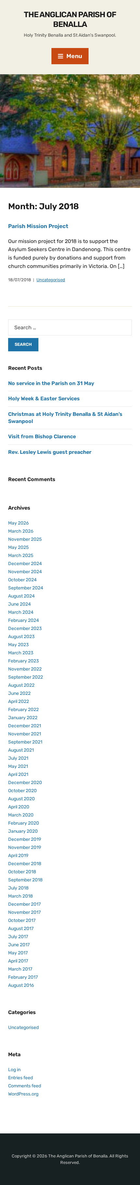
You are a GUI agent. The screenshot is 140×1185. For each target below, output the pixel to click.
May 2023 (18, 644)
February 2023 (23, 661)
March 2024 (21, 612)
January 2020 (23, 831)
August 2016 (21, 985)
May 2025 (18, 547)
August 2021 (21, 750)
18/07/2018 (19, 279)
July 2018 (18, 888)
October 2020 (22, 790)
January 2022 (22, 717)
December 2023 (25, 628)
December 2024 (25, 563)
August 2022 (21, 685)
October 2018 (22, 872)
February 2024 (23, 620)
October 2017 (21, 920)
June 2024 (19, 604)
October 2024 (22, 580)
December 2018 (24, 863)
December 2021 (24, 726)
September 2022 (25, 677)
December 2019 (24, 839)
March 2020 (21, 815)
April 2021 (18, 774)
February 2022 (23, 709)
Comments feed (24, 1086)
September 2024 (25, 588)
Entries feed (20, 1078)
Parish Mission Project (38, 226)
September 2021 (25, 742)
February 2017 (23, 977)
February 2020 (23, 823)
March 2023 (20, 653)
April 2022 (18, 701)
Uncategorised (50, 279)
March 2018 (20, 896)
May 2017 (18, 953)
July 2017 (18, 936)
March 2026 (20, 531)
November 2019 (24, 847)
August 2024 (21, 596)
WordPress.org (23, 1094)
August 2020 (21, 799)
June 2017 (19, 945)
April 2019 (18, 855)
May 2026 (18, 523)
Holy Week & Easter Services (44, 398)
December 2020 (25, 782)
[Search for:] (70, 327)
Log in (14, 1069)
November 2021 (24, 734)
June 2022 (19, 693)
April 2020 (18, 807)
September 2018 (25, 880)
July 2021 (18, 758)
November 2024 (25, 571)
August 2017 (21, 928)
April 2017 (18, 961)
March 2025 (20, 555)
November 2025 (25, 539)
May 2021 (18, 766)
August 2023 (21, 636)
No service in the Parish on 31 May (51, 383)
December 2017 (24, 904)
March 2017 (20, 969)
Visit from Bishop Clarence (42, 436)
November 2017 (24, 912)
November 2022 (25, 669)
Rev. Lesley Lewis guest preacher (49, 452)
